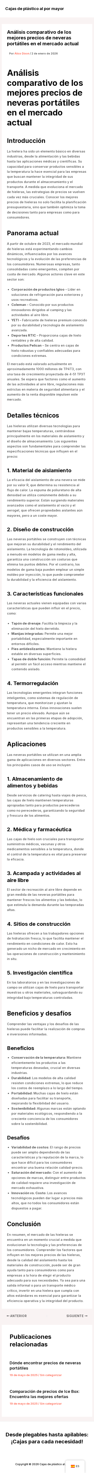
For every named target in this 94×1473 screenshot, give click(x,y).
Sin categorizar (51, 1375)
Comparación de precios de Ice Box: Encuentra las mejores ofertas (45, 1394)
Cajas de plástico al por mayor (34, 8)
